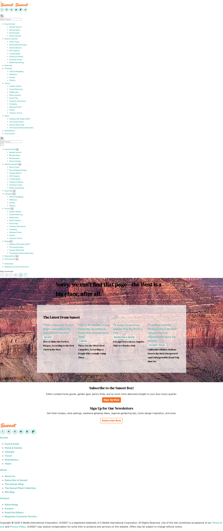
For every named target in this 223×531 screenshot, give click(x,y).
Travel (7, 83)
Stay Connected (6, 271)
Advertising (11, 504)
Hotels (12, 110)
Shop (7, 116)
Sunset (4, 437)
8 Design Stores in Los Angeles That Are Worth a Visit (128, 343)
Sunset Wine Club (16, 125)
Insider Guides (15, 86)
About (3, 470)
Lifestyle (8, 68)
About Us (10, 476)
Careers (9, 508)
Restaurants (14, 33)
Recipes (48, 337)
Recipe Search (15, 27)
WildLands (13, 92)
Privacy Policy (18, 526)
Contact (4, 498)
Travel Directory (16, 89)
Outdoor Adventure (17, 101)
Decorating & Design (18, 45)
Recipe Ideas (14, 30)
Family (12, 77)
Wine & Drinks (15, 36)
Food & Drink (10, 24)
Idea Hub (8, 65)
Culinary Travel (15, 113)
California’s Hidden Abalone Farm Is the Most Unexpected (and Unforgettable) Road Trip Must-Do (163, 355)
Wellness (13, 74)
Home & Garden (11, 39)
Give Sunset (10, 134)
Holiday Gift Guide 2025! (19, 119)
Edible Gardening (16, 62)
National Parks (15, 107)
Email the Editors (14, 512)
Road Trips (13, 98)
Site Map (10, 492)
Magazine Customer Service (17, 267)
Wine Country (15, 95)
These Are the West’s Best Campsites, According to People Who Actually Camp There (92, 351)
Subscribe (9, 264)
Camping (13, 104)
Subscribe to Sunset (16, 480)
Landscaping (14, 54)
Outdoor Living (15, 59)
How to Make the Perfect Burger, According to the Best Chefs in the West (58, 345)
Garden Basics (15, 48)
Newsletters (10, 131)
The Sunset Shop (16, 122)
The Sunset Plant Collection (20, 488)
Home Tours (14, 42)
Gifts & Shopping (16, 71)
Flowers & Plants (16, 56)
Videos (12, 80)
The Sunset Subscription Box (21, 128)
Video (8, 463)
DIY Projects (14, 51)
